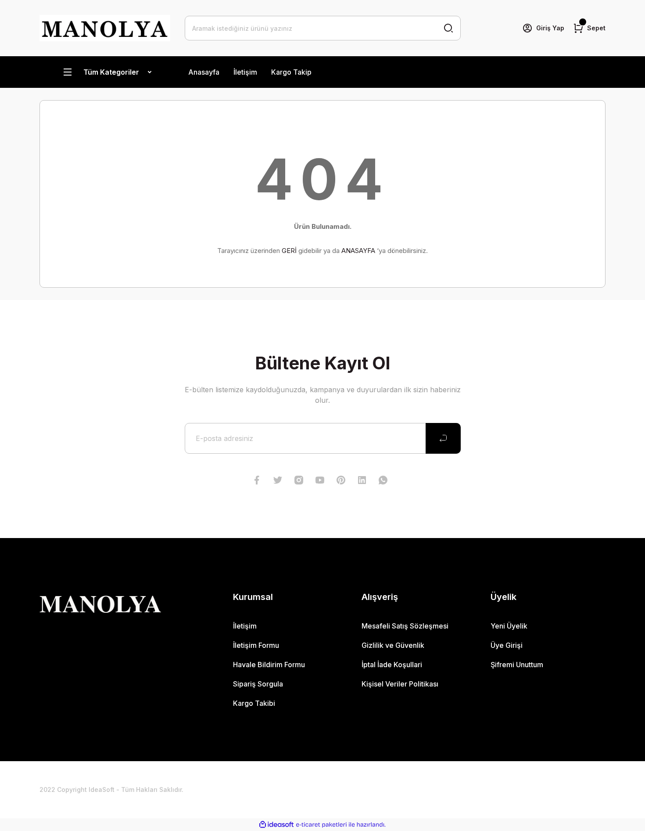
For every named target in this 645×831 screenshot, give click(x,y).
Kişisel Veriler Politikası (400, 683)
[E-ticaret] (321, 825)
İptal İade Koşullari (392, 664)
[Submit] (443, 438)
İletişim (245, 72)
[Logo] (105, 28)
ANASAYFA (358, 250)
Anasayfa (203, 72)
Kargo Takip (291, 72)
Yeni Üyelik (509, 625)
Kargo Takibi (254, 703)
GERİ (289, 250)
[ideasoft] (276, 824)
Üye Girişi (507, 645)
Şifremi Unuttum (517, 664)
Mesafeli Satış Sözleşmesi (405, 625)
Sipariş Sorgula (258, 683)
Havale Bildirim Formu (269, 664)
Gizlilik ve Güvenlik (393, 645)
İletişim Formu (256, 645)
